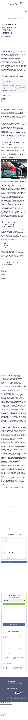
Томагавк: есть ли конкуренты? (11, 88)
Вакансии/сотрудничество (12, 688)
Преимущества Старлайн (9, 83)
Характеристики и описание (14, 604)
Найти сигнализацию (14, 624)
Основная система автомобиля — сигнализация (14, 87)
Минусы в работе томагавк (10, 90)
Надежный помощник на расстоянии (12, 85)
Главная (7, 17)
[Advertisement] (14, 579)
